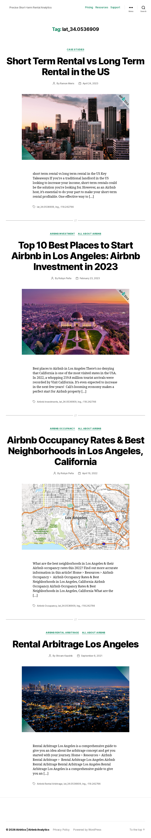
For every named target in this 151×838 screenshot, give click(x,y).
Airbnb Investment (62, 233)
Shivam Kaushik (64, 655)
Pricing (89, 7)
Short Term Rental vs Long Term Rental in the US (75, 66)
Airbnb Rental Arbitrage (62, 632)
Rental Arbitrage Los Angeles (75, 644)
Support (115, 7)
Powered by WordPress (87, 829)
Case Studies (75, 49)
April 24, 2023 (90, 83)
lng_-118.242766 (64, 206)
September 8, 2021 (91, 655)
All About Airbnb (89, 233)
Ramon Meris (67, 83)
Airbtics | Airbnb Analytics (32, 829)
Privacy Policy (61, 829)
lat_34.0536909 (45, 206)
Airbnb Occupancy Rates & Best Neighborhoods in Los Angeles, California (75, 450)
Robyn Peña (64, 278)
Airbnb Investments (47, 401)
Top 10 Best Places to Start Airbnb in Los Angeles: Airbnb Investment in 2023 (75, 255)
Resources (101, 7)
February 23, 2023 (90, 278)
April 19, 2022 (89, 473)
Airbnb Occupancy (62, 428)
